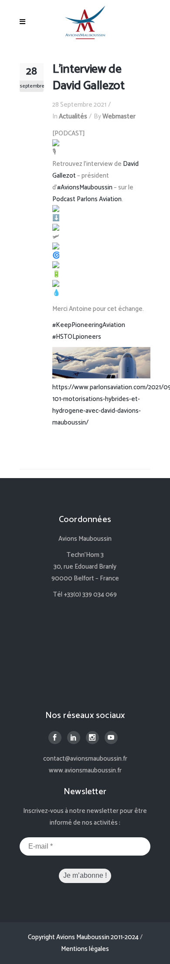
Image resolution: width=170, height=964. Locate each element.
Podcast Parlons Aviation (87, 199)
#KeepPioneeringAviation (88, 325)
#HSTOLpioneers (76, 336)
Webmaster (119, 116)
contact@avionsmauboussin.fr (85, 758)
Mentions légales (85, 949)
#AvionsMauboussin (84, 187)
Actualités (73, 116)
